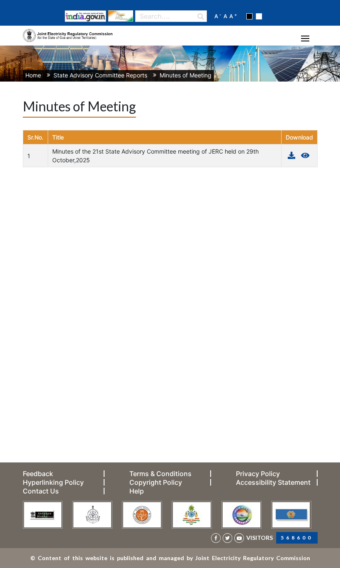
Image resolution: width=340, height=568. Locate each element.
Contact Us (41, 491)
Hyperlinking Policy (53, 482)
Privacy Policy (258, 473)
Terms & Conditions (160, 473)
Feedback (38, 473)
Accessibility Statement (273, 482)
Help (136, 491)
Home (33, 75)
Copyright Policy (155, 482)
